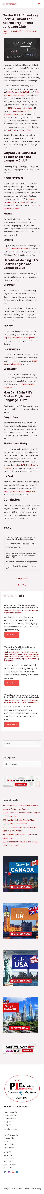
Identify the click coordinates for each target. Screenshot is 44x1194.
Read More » (12, 635)
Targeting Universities (28, 659)
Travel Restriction (33, 702)
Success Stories (10, 1164)
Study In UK (8, 1124)
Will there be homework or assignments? (22, 561)
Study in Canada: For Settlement (26, 610)
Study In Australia (10, 1112)
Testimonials (8, 1144)
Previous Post (22, 578)
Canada (7, 613)
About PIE (7, 1152)
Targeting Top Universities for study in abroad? (20, 648)
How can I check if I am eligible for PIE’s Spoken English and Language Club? (21, 538)
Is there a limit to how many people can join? (21, 567)
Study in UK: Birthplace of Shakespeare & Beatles (21, 654)
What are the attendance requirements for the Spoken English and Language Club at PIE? (21, 555)
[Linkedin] (17, 1172)
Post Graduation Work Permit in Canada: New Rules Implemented (21, 606)
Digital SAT (8, 1155)
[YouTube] (13, 1172)
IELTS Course (9, 1158)
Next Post (22, 585)
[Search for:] (22, 743)
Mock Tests (8, 1161)
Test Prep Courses (11, 1135)
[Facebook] (5, 1172)
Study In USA (9, 1121)
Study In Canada (16, 613)
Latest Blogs (8, 1141)
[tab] (22, 538)
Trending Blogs (10, 1138)
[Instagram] (9, 1172)
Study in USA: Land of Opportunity (16, 656)
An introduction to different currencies (19, 31)
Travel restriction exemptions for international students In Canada (22, 696)
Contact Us (8, 1168)
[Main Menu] (39, 4)
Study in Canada (10, 1118)
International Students (18, 702)
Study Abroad (9, 610)
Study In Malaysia (10, 1115)
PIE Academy (9, 1147)
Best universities (14, 659)
